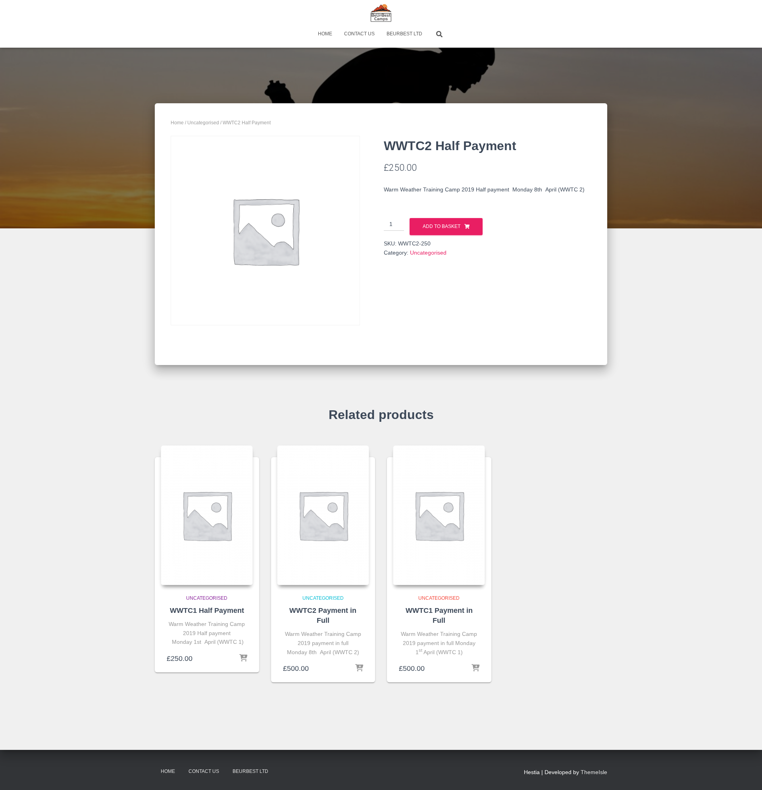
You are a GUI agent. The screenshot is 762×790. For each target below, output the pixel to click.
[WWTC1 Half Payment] (207, 515)
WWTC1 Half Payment (207, 610)
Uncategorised (203, 123)
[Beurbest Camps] (381, 14)
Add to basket (441, 226)
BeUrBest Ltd (404, 34)
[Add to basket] (243, 659)
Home (325, 34)
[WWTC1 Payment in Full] (439, 515)
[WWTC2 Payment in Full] (323, 515)
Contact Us (359, 34)
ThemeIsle (594, 772)
